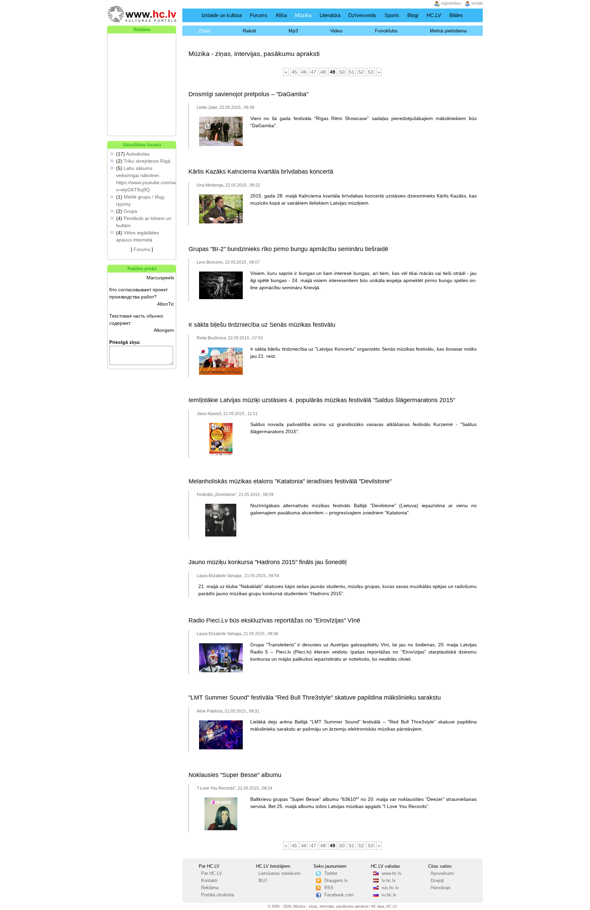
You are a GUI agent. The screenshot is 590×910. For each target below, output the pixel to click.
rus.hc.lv (390, 887)
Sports (391, 15)
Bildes (456, 15)
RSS (329, 887)
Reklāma (210, 887)
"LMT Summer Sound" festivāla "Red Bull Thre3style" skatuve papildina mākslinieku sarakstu (314, 697)
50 (342, 72)
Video (336, 30)
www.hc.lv (392, 873)
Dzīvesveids (362, 15)
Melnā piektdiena (448, 30)
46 (304, 72)
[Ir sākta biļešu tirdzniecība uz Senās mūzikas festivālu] (221, 373)
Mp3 (293, 30)
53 (371, 72)
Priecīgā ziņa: (125, 342)
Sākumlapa (190, 15)
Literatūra (330, 15)
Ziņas (204, 30)
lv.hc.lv (389, 880)
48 (323, 72)
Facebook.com (339, 895)
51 (351, 72)
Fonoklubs (386, 30)
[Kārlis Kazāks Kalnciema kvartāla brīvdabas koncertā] (221, 222)
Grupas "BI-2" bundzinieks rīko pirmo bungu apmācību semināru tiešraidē (288, 249)
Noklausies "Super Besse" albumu (234, 775)
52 (361, 72)
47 (313, 72)
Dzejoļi (437, 880)
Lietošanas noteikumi (279, 873)
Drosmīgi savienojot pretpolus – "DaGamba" (248, 94)
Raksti (249, 30)
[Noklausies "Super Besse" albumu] (221, 829)
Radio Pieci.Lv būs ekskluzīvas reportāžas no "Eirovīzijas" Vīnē (274, 620)
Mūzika (303, 15)
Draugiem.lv (336, 880)
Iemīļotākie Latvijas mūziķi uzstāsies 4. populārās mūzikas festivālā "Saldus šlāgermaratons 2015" (321, 400)
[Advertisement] (142, 67)
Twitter (330, 873)
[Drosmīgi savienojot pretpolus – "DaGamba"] (221, 145)
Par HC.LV (211, 873)
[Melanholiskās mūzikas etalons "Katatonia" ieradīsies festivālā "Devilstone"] (220, 535)
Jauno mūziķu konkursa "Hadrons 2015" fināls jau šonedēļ (267, 562)
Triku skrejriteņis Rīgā (147, 161)
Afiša (281, 15)
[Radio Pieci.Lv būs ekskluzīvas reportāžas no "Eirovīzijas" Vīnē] (221, 671)
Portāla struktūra (217, 895)
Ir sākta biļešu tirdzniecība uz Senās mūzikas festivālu (261, 324)
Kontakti (209, 880)
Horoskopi (440, 887)
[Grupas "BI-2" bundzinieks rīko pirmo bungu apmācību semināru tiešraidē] (221, 298)
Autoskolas (138, 154)
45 (294, 72)
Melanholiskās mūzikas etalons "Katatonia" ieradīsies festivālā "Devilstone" (290, 481)
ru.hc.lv (389, 895)
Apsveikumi (442, 873)
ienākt (477, 3)
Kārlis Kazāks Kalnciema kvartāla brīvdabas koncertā (260, 171)
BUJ (262, 880)
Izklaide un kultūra (221, 15)
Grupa (130, 211)
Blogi (412, 15)
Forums (258, 15)
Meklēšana (475, 15)
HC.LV (433, 15)
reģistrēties (451, 3)
